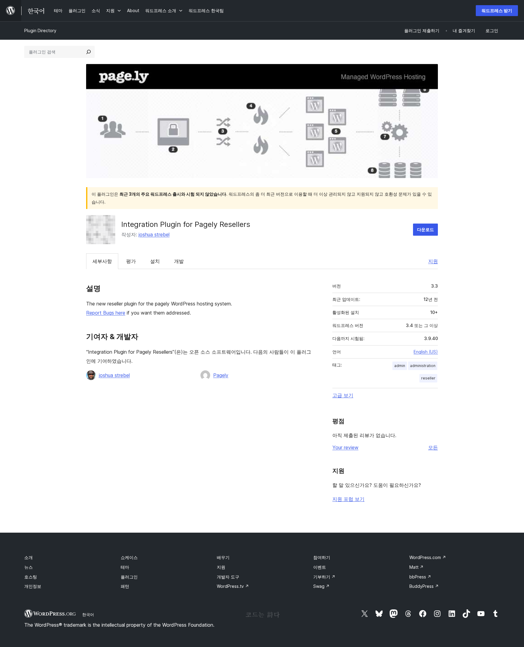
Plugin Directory (40, 30)
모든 (433, 447)
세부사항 (102, 261)
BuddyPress (424, 586)
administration (422, 365)
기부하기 (324, 576)
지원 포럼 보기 (348, 499)
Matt (416, 567)
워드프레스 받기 (497, 10)
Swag (321, 586)
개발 (179, 261)
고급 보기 (342, 395)
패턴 (125, 586)
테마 (125, 567)
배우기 (223, 557)
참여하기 (321, 557)
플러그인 (129, 576)
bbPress (420, 576)
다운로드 (425, 229)
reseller (428, 378)
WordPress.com (427, 557)
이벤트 (319, 567)
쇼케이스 (129, 557)
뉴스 (28, 567)
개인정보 (32, 586)
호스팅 (30, 576)
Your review (345, 447)
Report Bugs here (105, 313)
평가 (131, 261)
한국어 (88, 614)
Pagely (220, 375)
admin (399, 365)
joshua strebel (154, 234)
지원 (433, 261)
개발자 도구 (228, 576)
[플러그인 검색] (88, 52)
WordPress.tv (233, 586)
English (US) (426, 351)
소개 (28, 557)
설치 (155, 261)
